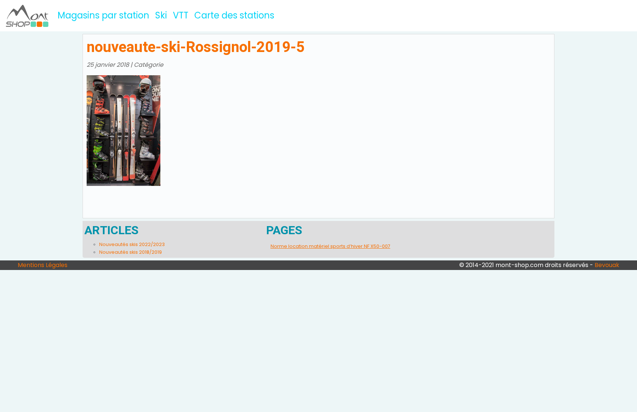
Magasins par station (105, 15)
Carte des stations (234, 15)
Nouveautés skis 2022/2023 (132, 244)
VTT (180, 15)
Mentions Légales (42, 265)
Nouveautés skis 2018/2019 (130, 252)
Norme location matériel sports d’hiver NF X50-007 (330, 246)
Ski (161, 15)
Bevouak (607, 265)
